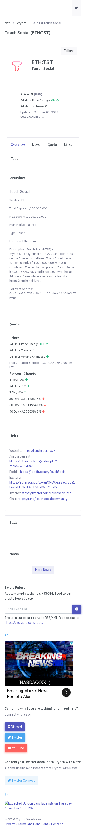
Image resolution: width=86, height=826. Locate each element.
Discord (16, 727)
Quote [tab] (52, 145)
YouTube (17, 748)
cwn (7, 23)
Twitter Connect (23, 780)
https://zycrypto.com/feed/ (24, 623)
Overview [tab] (18, 145)
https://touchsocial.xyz (39, 451)
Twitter (16, 737)
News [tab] (36, 145)
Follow (69, 51)
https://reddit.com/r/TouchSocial (43, 472)
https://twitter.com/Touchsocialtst (46, 493)
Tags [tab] (14, 159)
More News (43, 570)
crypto (22, 23)
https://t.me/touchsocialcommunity (42, 499)
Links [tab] (68, 145)
